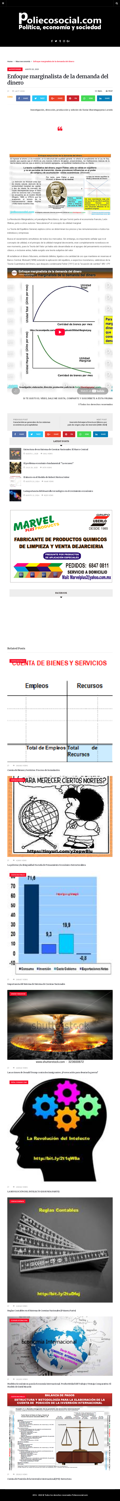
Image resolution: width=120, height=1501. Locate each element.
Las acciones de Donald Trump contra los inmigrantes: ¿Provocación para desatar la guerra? (52, 1072)
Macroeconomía (23, 61)
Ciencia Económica (17, 780)
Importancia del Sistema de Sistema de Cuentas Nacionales (36, 984)
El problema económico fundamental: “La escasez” (48, 463)
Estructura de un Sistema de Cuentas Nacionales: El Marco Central (55, 449)
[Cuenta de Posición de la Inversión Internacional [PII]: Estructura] (60, 1470)
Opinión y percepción (18, 994)
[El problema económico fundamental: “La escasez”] (15, 473)
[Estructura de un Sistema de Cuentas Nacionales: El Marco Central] (15, 459)
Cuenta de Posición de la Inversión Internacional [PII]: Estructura (39, 1479)
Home (10, 61)
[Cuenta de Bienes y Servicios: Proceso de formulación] (60, 761)
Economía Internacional (19, 1320)
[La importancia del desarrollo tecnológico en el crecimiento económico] (15, 500)
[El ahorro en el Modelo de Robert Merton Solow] (15, 487)
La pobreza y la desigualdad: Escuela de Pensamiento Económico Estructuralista (46, 865)
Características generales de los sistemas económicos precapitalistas (31, 422)
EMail (100, 91)
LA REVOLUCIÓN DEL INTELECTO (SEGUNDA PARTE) (33, 1191)
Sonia (10, 96)
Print (110, 91)
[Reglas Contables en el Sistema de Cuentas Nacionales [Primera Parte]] (60, 1302)
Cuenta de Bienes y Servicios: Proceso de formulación (33, 770)
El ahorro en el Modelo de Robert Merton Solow (46, 477)
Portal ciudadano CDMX (19, 1082)
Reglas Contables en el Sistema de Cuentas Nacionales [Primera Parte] (41, 1310)
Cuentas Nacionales (18, 661)
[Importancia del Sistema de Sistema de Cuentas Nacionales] (60, 975)
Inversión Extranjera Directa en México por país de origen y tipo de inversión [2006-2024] (87, 422)
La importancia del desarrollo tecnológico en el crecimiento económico (58, 491)
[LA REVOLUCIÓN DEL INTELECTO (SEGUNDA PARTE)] (60, 1183)
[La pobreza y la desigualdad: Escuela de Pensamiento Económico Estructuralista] (60, 856)
